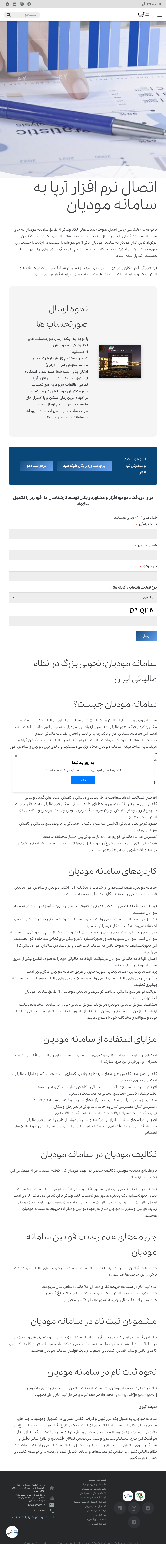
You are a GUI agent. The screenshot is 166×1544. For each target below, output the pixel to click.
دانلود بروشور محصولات (94, 1489)
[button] (160, 14)
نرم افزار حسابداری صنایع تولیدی (89, 1502)
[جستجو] (9, 15)
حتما (83, 780)
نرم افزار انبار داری (97, 1524)
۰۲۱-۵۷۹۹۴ (39, 1510)
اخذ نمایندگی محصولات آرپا (92, 1493)
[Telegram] (7, 4)
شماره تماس (146, 545)
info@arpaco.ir (36, 1505)
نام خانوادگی (146, 524)
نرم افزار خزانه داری (96, 1510)
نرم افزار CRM (99, 1515)
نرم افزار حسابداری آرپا (95, 1506)
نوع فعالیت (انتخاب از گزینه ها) (133, 587)
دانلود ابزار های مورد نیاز (94, 1484)
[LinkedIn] (14, 4)
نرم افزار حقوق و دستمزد (93, 1497)
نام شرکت (148, 566)
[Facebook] (29, 4)
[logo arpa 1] (143, 14)
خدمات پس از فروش (95, 1519)
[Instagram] (22, 4)
